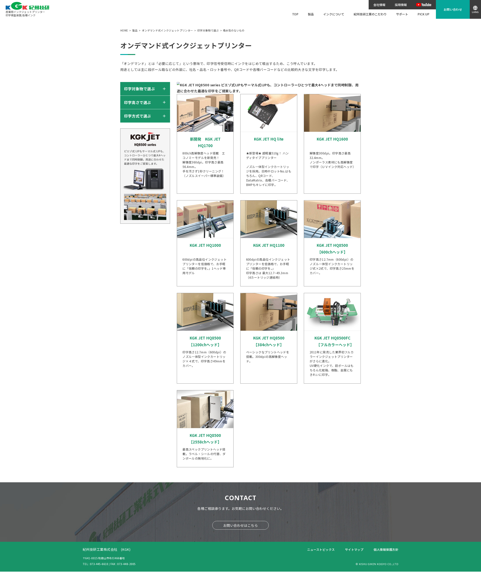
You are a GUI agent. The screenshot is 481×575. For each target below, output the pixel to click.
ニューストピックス (321, 549)
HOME (124, 30)
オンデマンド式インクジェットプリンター (167, 30)
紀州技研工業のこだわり (370, 14)
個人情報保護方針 (386, 549)
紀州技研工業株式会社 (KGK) (106, 549)
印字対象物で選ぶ (208, 30)
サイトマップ (354, 549)
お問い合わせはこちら (240, 525)
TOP (295, 14)
